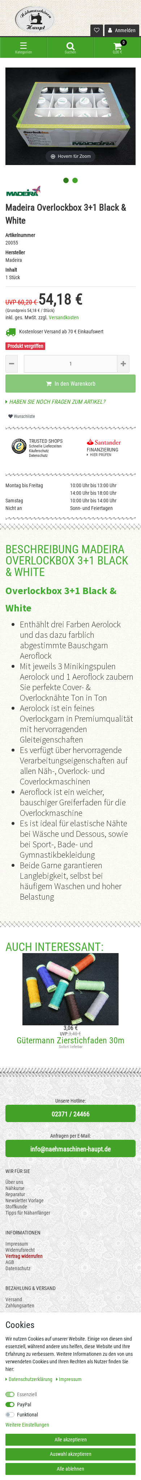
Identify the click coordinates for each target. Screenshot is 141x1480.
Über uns (14, 1182)
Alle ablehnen (70, 1469)
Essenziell (27, 1394)
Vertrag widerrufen (24, 1256)
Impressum (16, 1244)
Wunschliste (24, 416)
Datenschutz (17, 1268)
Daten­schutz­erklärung (31, 1379)
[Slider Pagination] (66, 180)
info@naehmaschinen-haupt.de (70, 1149)
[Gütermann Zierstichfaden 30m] (70, 989)
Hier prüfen (100, 455)
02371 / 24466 (71, 1114)
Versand (13, 1299)
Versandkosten (64, 317)
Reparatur (15, 1194)
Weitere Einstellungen (27, 1425)
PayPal (24, 1404)
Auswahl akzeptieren (70, 1454)
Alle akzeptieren (71, 1439)
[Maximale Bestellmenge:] (123, 364)
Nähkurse (15, 1188)
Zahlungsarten (19, 1305)
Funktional (27, 1415)
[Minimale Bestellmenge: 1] (11, 364)
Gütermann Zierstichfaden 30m (70, 1040)
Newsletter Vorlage (24, 1200)
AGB (9, 1262)
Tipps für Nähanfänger (27, 1213)
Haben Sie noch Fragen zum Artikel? (56, 401)
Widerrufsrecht (20, 1250)
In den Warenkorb (74, 383)
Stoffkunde (16, 1206)
